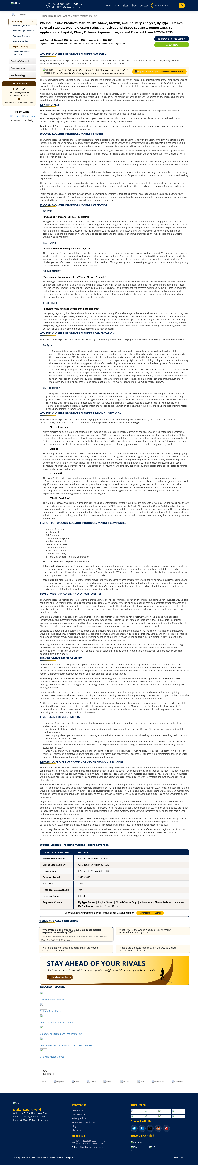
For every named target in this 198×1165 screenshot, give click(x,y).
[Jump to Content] (32, 22)
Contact (144, 5)
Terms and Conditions (83, 1122)
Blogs (125, 5)
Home (44, 15)
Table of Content (20, 61)
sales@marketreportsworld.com (19, 102)
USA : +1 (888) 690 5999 (19, 92)
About (134, 5)
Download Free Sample (173, 38)
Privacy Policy (79, 1118)
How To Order (79, 1114)
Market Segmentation (23, 30)
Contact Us (77, 1110)
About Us (76, 1130)
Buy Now (173, 44)
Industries (111, 5)
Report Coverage (21, 46)
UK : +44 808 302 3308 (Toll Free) (66, 7)
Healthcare (55, 15)
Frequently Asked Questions (21, 53)
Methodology (18, 75)
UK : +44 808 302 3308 (18, 95)
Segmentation (18, 68)
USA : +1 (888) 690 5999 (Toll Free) (67, 4)
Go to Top (178, 1157)
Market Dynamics (21, 25)
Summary (17, 21)
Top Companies (20, 41)
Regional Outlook (21, 36)
